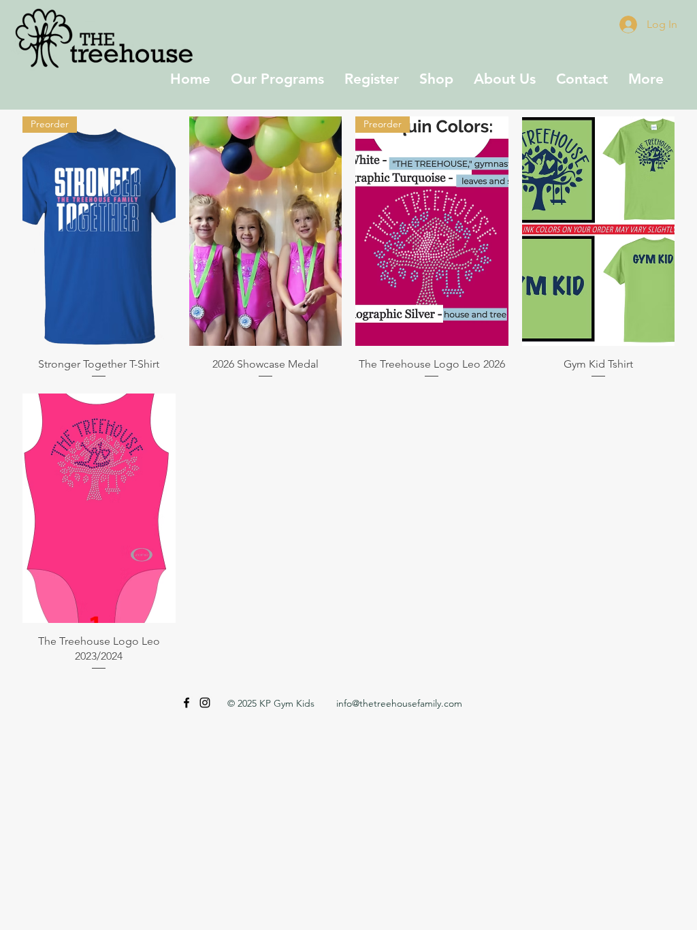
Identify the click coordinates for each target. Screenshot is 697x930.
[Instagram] (205, 702)
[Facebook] (186, 702)
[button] (277, 79)
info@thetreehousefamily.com (399, 703)
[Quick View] (265, 231)
